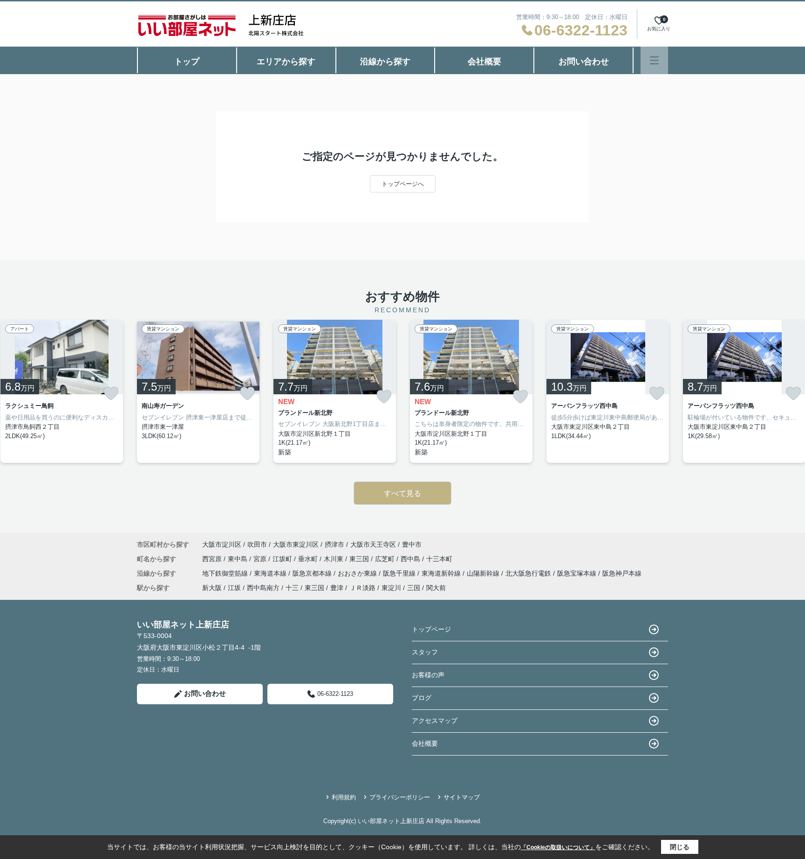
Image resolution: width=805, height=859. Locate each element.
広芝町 (385, 559)
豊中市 (412, 544)
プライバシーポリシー (399, 797)
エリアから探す (286, 61)
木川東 (334, 559)
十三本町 (439, 559)
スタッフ (425, 652)
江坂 (234, 587)
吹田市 (257, 544)
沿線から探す (385, 61)
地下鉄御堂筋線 (226, 573)
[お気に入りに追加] (110, 393)
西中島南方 (263, 587)
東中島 (238, 559)
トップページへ (403, 183)
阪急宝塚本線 (577, 573)
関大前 (436, 587)
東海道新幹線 (442, 573)
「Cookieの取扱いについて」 (558, 847)
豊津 (336, 587)
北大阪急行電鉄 (529, 573)
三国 (413, 587)
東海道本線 (271, 573)
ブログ (421, 697)
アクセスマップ (434, 720)
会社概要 (484, 61)
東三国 (360, 559)
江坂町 (283, 559)
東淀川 (391, 587)
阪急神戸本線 (621, 573)
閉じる (679, 847)
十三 (292, 587)
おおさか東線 (358, 573)
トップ (186, 61)
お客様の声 (428, 675)
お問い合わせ (584, 61)
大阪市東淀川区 (296, 544)
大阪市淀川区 (221, 544)
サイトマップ (461, 797)
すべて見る (402, 493)
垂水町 (309, 559)
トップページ (431, 629)
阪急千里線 (400, 573)
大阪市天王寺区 (373, 544)
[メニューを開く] (654, 60)
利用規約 (344, 797)
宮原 (260, 559)
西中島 (411, 559)
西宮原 (213, 559)
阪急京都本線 (313, 573)
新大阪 (212, 587)
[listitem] (198, 391)
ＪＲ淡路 (362, 587)
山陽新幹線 (484, 573)
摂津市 (334, 544)
